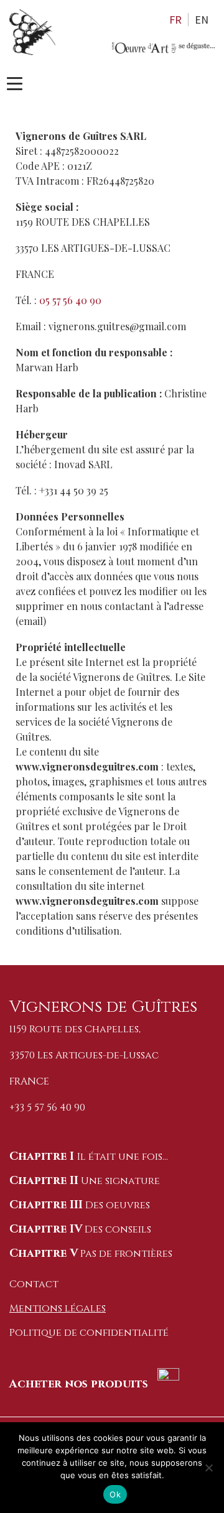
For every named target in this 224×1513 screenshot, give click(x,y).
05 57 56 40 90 (70, 300)
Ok (115, 1494)
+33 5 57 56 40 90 (47, 1107)
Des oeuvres (79, 1205)
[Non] (208, 1467)
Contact (33, 1284)
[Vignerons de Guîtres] (163, 47)
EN (201, 19)
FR (175, 19)
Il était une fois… (88, 1156)
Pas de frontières (90, 1253)
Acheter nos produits (80, 1384)
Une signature (84, 1180)
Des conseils (80, 1229)
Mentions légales (57, 1308)
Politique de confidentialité (89, 1332)
